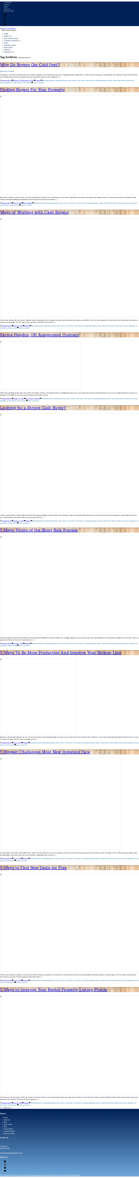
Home (6, 34)
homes (74, 80)
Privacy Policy (8, 1129)
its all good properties (100, 80)
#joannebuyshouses (61, 80)
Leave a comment (38, 82)
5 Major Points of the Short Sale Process (39, 530)
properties (8, 82)
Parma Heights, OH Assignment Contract (39, 334)
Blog (6, 43)
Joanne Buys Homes (119, 80)
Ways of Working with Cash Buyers (34, 212)
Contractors (7, 2)
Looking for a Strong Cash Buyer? (33, 407)
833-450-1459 (8, 11)
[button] (1, 30)
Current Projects (12, 41)
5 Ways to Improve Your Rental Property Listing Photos (53, 989)
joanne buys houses (124, 203)
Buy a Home (8, 1124)
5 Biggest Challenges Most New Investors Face (45, 751)
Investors (7, 5)
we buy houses (26, 82)
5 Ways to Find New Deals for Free (33, 867)
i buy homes (81, 80)
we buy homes (16, 82)
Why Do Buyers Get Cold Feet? (30, 64)
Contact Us (7, 9)
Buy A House (29, 398)
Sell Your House (11, 38)
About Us (8, 36)
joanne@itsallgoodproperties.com (11, 1153)
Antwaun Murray (7, 80)
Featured (38, 80)
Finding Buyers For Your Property (32, 89)
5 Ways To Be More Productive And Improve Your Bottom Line (60, 652)
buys (69, 80)
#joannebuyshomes (48, 80)
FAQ (5, 1127)
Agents (6, 7)
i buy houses (89, 80)
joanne (110, 80)
